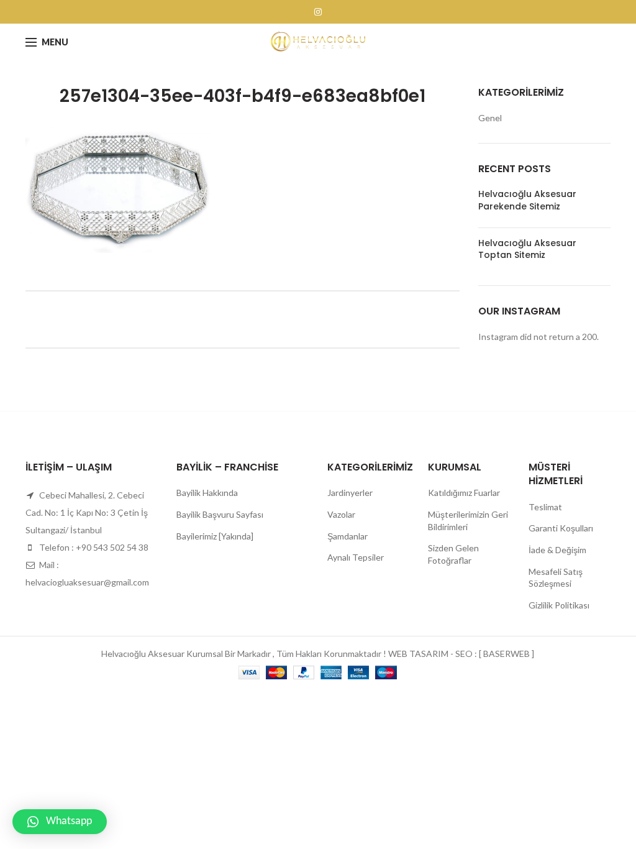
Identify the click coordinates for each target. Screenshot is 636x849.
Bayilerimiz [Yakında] (214, 536)
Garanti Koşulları (561, 528)
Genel (490, 117)
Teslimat (545, 507)
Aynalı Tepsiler (355, 557)
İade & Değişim (557, 549)
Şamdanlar (347, 536)
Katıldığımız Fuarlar (464, 492)
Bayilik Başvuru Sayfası (219, 514)
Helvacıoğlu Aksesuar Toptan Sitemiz (527, 249)
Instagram (318, 12)
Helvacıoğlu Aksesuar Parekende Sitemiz (527, 200)
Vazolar (341, 514)
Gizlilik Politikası (559, 605)
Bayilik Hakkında (207, 492)
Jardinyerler (350, 492)
